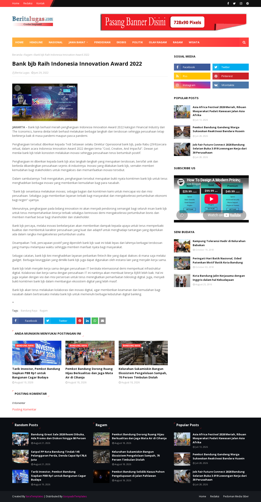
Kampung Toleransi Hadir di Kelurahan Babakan (219, 243)
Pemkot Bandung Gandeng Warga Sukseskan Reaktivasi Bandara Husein (218, 129)
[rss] (192, 76)
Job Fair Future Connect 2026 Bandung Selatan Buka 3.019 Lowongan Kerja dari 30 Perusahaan (220, 148)
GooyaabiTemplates (75, 496)
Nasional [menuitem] (56, 42)
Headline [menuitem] (36, 42)
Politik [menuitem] (137, 42)
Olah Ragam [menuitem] (158, 42)
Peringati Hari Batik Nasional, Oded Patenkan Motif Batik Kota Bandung (218, 260)
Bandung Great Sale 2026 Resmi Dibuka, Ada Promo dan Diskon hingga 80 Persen (58, 436)
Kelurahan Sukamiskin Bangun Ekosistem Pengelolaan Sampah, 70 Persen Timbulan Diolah (143, 373)
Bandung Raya (29, 310)
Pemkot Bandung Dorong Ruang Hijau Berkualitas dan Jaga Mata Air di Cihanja (89, 373)
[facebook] (228, 3)
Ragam (28, 54)
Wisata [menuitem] (194, 42)
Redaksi (27, 3)
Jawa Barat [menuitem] (77, 42)
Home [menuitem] (19, 42)
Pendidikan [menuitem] (102, 42)
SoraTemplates (34, 496)
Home (15, 3)
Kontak (40, 3)
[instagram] (241, 3)
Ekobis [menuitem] (121, 42)
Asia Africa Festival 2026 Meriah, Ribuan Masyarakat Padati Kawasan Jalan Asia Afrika (219, 111)
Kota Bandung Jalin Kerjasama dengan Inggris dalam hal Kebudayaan (219, 278)
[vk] (230, 85)
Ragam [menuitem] (178, 42)
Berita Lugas (22, 72)
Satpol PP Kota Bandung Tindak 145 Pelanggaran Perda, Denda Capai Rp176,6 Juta (58, 455)
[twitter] (234, 3)
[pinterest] (247, 3)
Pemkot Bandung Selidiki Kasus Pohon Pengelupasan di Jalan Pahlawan (138, 474)
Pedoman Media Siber (236, 496)
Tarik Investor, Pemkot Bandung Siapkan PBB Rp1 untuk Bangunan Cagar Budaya (36, 373)
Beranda (17, 54)
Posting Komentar (24, 409)
